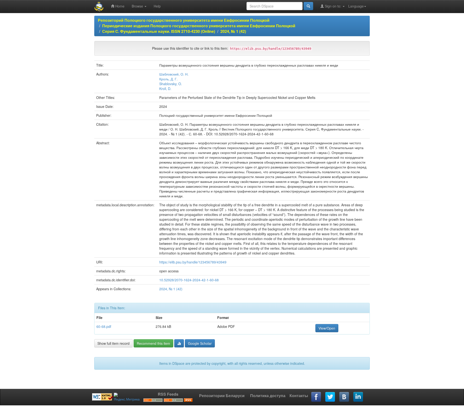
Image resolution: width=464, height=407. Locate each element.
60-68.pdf (103, 326)
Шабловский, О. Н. (173, 74)
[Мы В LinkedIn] (358, 397)
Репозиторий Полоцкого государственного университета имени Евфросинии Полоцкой (183, 20)
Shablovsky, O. (170, 83)
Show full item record (113, 343)
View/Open (327, 328)
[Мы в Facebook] (316, 397)
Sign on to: (333, 6)
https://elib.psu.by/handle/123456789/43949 (192, 262)
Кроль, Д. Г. (168, 78)
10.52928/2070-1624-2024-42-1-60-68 (189, 279)
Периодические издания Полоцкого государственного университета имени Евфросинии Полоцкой (198, 25)
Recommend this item (153, 343)
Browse (138, 6)
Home (119, 6)
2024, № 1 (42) (233, 31)
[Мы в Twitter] (330, 397)
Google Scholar (200, 343)
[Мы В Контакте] (344, 397)
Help (157, 6)
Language (356, 6)
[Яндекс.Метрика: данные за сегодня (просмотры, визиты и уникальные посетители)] (127, 397)
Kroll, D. (165, 88)
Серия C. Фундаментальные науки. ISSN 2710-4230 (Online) (158, 31)
